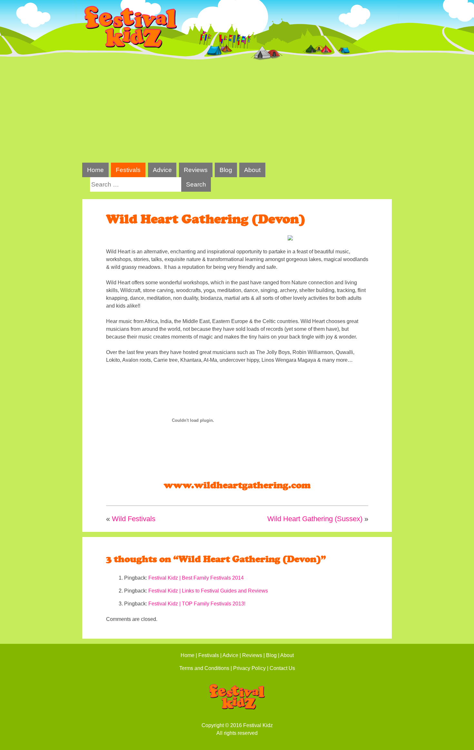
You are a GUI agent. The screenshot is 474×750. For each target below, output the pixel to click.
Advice (162, 170)
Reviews (196, 170)
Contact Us (282, 668)
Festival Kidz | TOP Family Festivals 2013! (196, 603)
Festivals (128, 170)
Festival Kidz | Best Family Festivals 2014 (196, 578)
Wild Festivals (133, 519)
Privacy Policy (249, 668)
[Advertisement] (237, 112)
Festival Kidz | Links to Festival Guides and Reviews (208, 590)
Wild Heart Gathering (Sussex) (314, 519)
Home (95, 170)
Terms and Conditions (204, 668)
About (252, 170)
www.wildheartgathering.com (237, 485)
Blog (226, 170)
